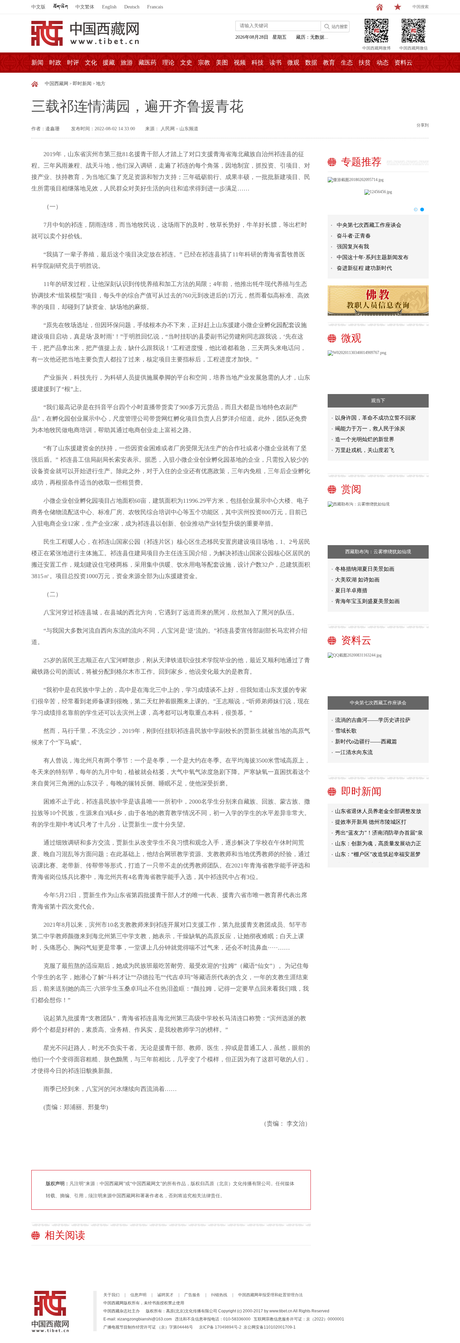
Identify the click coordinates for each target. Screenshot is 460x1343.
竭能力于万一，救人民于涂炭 (370, 428)
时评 (73, 62)
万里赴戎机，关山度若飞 (364, 450)
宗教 (204, 62)
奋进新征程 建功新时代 (364, 268)
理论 (168, 62)
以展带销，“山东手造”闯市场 (369, 856)
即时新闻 (82, 83)
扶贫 (365, 62)
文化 (91, 62)
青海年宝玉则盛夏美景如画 (367, 601)
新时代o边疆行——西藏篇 (366, 741)
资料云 (403, 62)
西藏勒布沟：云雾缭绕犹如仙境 (378, 551)
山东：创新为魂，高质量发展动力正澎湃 (378, 836)
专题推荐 (361, 161)
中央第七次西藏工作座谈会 (369, 225)
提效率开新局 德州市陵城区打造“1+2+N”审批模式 (370, 815)
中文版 (38, 6)
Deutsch (131, 6)
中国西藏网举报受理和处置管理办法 (270, 1295)
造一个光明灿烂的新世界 (364, 439)
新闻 (37, 62)
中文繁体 (84, 6)
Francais (155, 6)
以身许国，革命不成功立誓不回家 (375, 418)
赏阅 (351, 489)
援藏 (109, 62)
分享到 (423, 125)
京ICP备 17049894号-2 (220, 1327)
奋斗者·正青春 (354, 236)
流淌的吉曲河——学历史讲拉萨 (372, 720)
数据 (311, 62)
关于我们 (111, 1295)
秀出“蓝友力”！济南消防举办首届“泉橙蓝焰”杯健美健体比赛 (379, 825)
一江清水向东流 (354, 752)
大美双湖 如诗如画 (357, 579)
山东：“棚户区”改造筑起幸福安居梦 (378, 846)
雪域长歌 (346, 731)
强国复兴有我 (353, 246)
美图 (222, 62)
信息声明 (138, 1295)
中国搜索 (421, 6)
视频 (240, 62)
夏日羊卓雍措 (351, 590)
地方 (100, 83)
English (109, 6)
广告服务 (192, 1295)
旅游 (127, 62)
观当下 (378, 400)
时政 (55, 62)
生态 (347, 62)
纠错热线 (219, 1295)
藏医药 (147, 62)
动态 (382, 62)
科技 (258, 62)
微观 (293, 62)
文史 (186, 62)
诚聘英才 (165, 1295)
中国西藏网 (56, 83)
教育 (329, 62)
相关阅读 (65, 1235)
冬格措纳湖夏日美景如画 (364, 569)
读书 (275, 62)
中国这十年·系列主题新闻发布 (372, 257)
